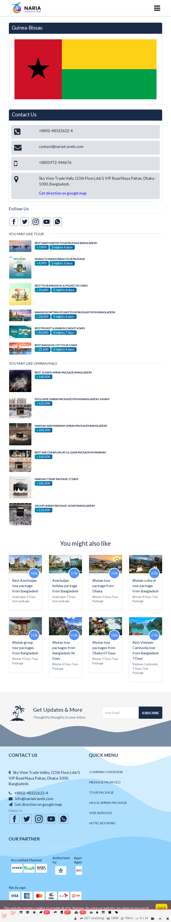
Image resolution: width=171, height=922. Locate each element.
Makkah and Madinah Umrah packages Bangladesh (71, 425)
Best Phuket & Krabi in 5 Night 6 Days (60, 328)
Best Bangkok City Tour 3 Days (56, 345)
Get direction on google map (62, 193)
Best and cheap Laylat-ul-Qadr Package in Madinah (70, 452)
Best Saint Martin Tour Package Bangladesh (66, 243)
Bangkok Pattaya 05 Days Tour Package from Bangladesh (75, 312)
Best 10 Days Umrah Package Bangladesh (63, 372)
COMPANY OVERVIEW (106, 772)
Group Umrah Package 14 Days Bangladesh (65, 505)
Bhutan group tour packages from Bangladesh (25, 647)
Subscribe (150, 713)
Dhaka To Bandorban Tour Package (60, 259)
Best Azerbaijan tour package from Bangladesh (25, 585)
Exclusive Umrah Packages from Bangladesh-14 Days (72, 399)
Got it (161, 908)
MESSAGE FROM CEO (105, 782)
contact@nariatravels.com (61, 146)
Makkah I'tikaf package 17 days (56, 479)
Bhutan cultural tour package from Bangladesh (145, 585)
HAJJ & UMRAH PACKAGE (108, 803)
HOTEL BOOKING (102, 823)
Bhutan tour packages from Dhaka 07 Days (104, 647)
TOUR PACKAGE (101, 792)
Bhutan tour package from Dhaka (103, 585)
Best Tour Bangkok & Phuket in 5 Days (61, 285)
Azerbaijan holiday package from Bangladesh (65, 585)
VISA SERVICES (100, 813)
